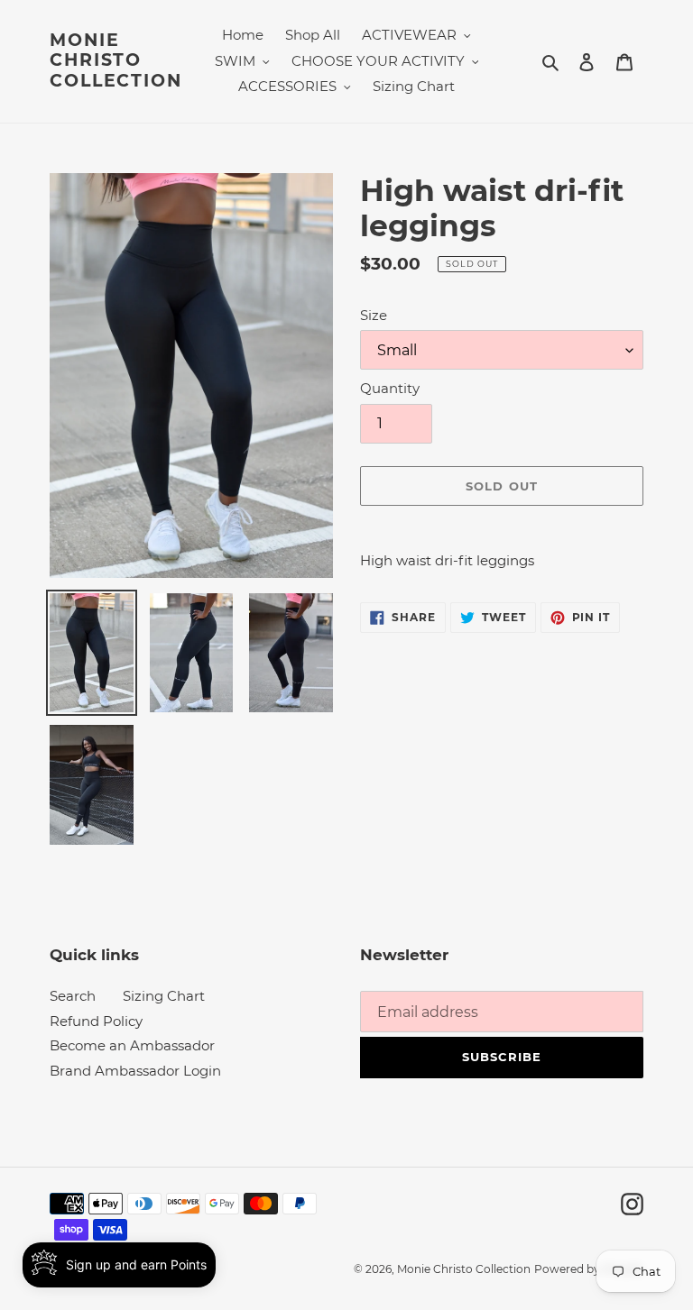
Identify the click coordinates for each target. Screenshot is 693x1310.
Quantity (390, 388)
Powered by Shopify (588, 1269)
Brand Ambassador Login (135, 1070)
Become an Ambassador (132, 1045)
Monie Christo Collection (116, 61)
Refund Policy (96, 1021)
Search (73, 995)
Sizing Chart (164, 995)
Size (373, 315)
